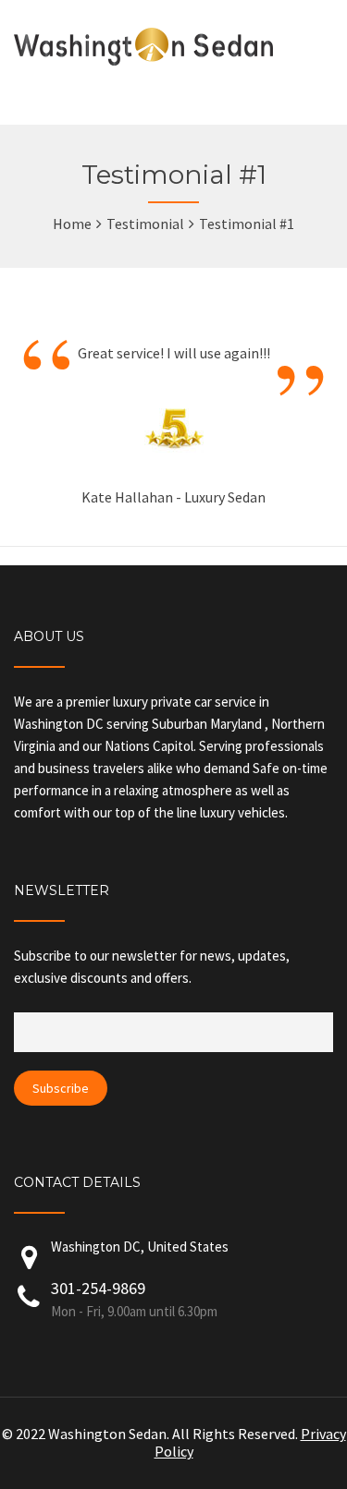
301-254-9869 (134, 1298)
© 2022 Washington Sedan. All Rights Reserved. (151, 1433)
